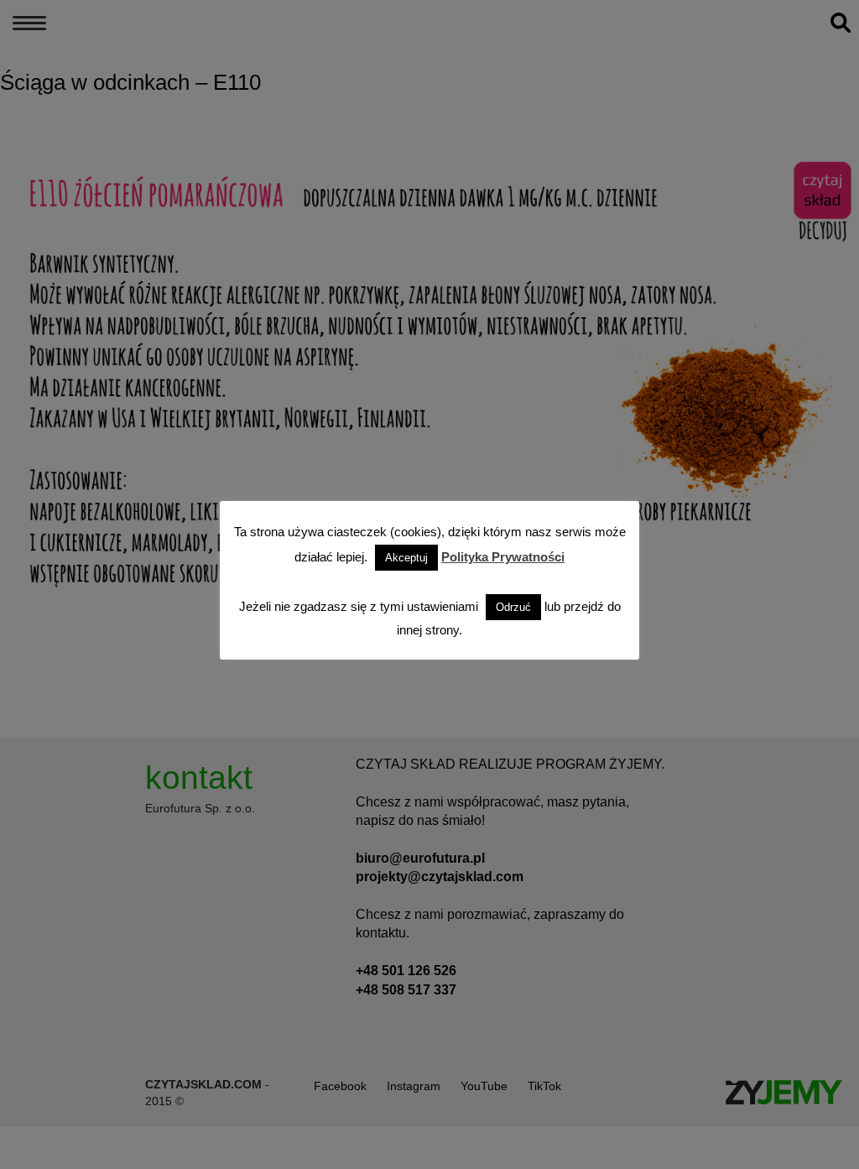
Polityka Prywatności (503, 557)
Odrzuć (513, 607)
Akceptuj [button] (406, 557)
